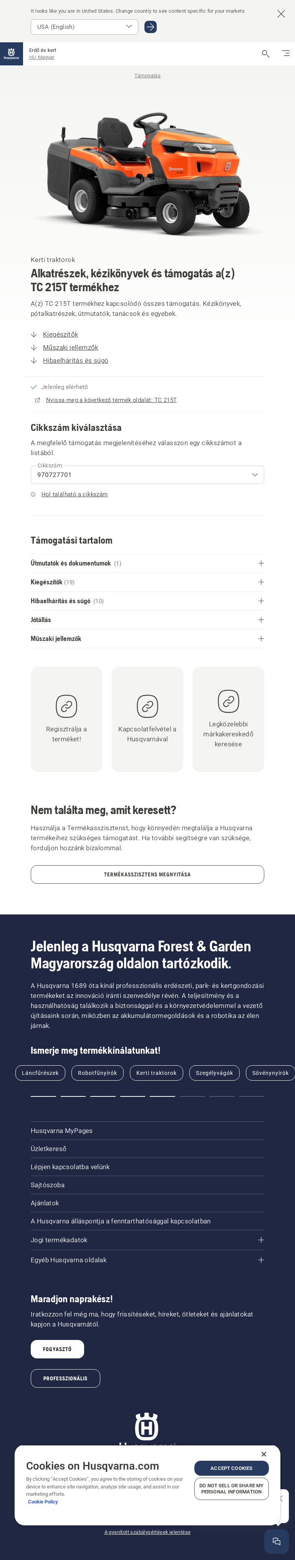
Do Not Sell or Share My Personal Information (231, 1489)
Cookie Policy (43, 1502)
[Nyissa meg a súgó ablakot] (276, 1541)
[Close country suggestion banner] (281, 14)
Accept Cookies (231, 1468)
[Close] (264, 1454)
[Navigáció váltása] (286, 54)
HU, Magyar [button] (41, 57)
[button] (43, 1096)
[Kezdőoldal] (11, 53)
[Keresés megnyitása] (266, 54)
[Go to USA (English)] (150, 27)
